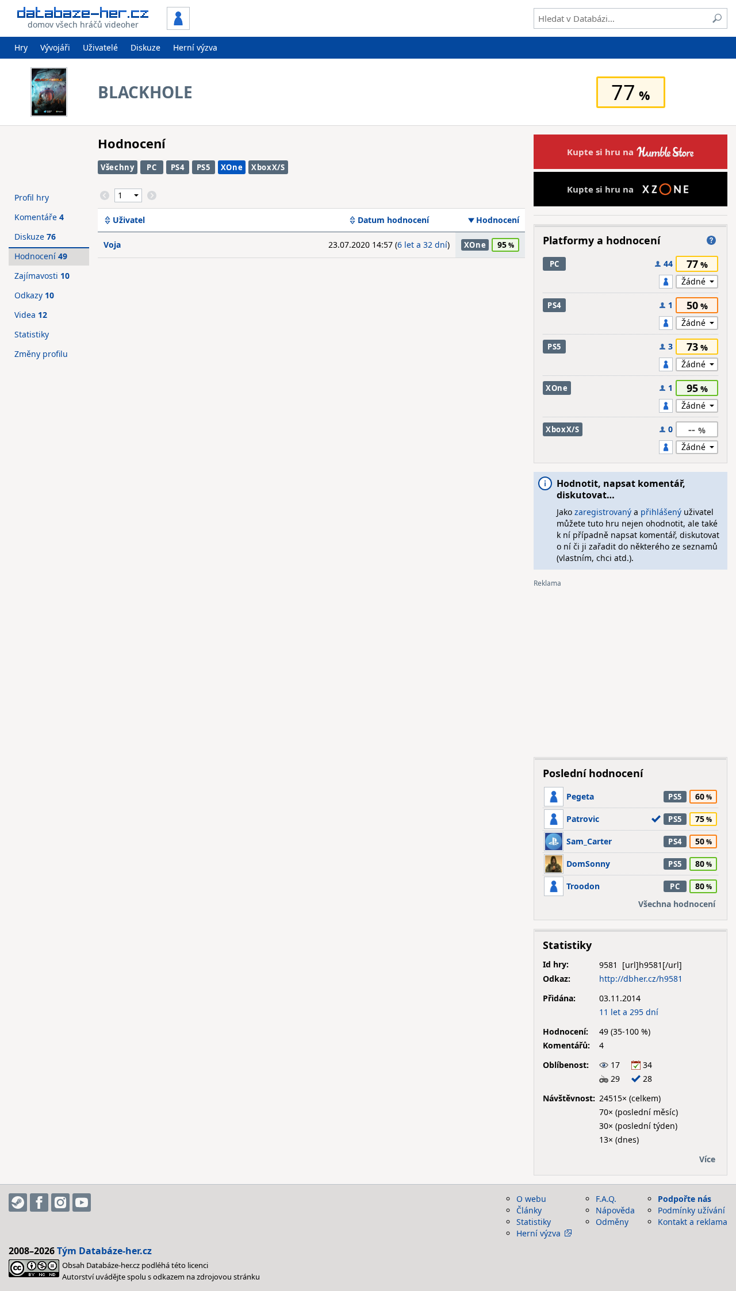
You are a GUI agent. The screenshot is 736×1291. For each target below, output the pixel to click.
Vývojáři (55, 47)
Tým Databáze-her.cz (104, 1250)
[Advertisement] (630, 667)
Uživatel (129, 220)
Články (529, 1210)
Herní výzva (195, 47)
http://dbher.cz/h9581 (641, 978)
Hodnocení (497, 220)
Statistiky (31, 334)
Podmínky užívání (691, 1210)
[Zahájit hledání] (717, 18)
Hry (21, 47)
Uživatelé (100, 47)
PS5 (203, 167)
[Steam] (18, 1202)
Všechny (118, 167)
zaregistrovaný (602, 511)
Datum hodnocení (393, 220)
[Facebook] (39, 1202)
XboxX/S (268, 167)
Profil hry (31, 197)
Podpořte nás (684, 1198)
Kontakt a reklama (692, 1221)
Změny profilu (41, 353)
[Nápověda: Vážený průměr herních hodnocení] (711, 240)
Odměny (612, 1221)
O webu (531, 1198)
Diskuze (145, 47)
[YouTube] (81, 1202)
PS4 (178, 167)
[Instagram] (60, 1202)
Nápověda (615, 1210)
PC (151, 167)
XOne (232, 167)
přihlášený (661, 511)
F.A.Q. (606, 1198)
